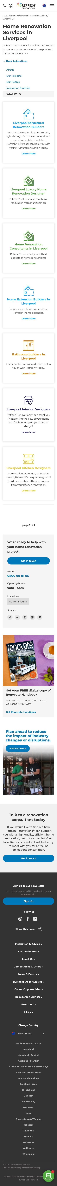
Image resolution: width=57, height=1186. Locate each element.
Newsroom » (28, 1004)
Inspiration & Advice (18, 88)
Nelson (28, 1113)
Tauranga (28, 1130)
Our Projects (13, 75)
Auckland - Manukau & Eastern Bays (28, 1066)
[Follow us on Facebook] (28, 918)
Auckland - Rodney (28, 1078)
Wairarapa (28, 1142)
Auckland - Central (28, 1055)
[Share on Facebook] (10, 617)
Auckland (28, 1049)
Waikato (28, 1136)
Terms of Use (27, 1168)
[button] (44, 6)
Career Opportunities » (28, 989)
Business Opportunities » (28, 981)
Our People (13, 82)
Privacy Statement (11, 1168)
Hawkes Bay (28, 1101)
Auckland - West (28, 1084)
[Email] (39, 617)
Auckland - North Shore (28, 1072)
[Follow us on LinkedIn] (36, 918)
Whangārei (28, 1154)
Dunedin (28, 1095)
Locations (14, 16)
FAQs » (28, 1012)
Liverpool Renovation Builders (33, 16)
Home (6, 16)
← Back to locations (15, 61)
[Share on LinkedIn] (32, 617)
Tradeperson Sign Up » (29, 997)
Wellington (28, 1148)
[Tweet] (17, 617)
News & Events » (28, 974)
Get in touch (28, 858)
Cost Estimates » (28, 951)
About (10, 69)
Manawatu (28, 1107)
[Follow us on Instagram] (21, 918)
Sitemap (36, 1168)
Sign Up (28, 901)
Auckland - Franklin (28, 1061)
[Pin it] (24, 617)
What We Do (14, 94)
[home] (27, 6)
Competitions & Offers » (28, 966)
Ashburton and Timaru (28, 1043)
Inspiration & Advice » (28, 944)
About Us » (28, 959)
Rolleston (28, 1125)
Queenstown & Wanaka (28, 1119)
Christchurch (29, 1090)
